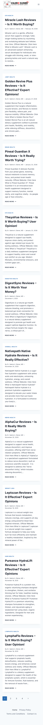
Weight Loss (9, 488)
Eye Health (9, 15)
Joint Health (10, 77)
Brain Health (10, 147)
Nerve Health (10, 417)
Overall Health (11, 346)
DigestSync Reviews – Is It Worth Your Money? (20, 287)
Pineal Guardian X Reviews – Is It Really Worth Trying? (20, 156)
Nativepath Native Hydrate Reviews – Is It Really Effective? (21, 355)
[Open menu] (38, 4)
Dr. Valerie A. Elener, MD (15, 29)
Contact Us (32, 714)
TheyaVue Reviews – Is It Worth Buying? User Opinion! (21, 221)
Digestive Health (11, 278)
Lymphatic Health (12, 631)
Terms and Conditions (15, 714)
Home (14, 710)
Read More (10, 65)
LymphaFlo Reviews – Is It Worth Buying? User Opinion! (20, 640)
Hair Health (9, 556)
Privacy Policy (25, 710)
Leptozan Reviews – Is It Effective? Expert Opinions (21, 497)
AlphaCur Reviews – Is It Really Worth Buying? (21, 426)
